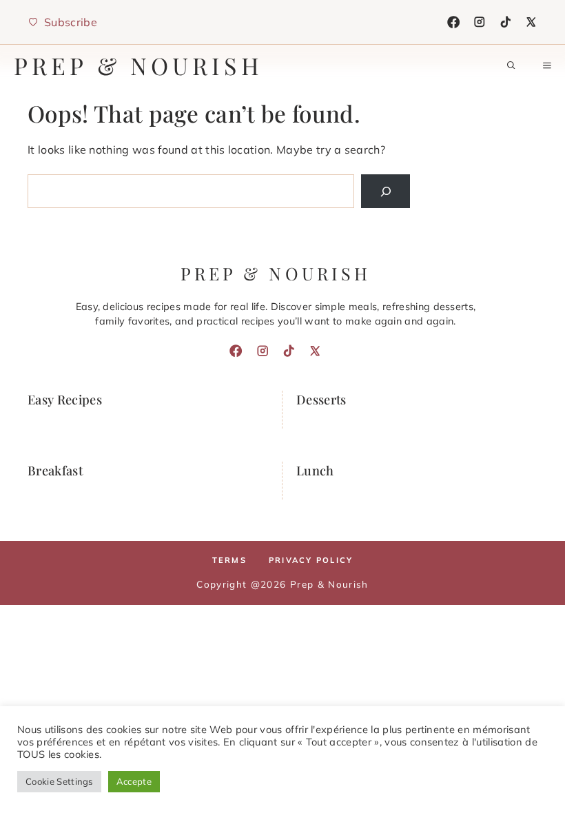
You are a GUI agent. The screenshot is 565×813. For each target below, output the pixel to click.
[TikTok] (506, 22)
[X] (531, 22)
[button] (511, 65)
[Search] (385, 191)
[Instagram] (479, 22)
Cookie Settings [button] (59, 781)
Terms (229, 560)
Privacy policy (311, 560)
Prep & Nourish (138, 65)
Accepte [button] (134, 781)
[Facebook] (453, 22)
